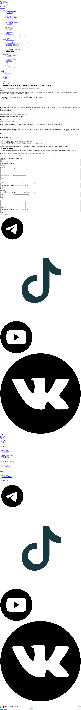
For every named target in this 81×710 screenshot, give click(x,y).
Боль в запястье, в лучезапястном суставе (12, 64)
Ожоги (7, 25)
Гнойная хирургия (9, 29)
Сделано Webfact (3, 707)
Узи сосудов (4, 458)
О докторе (5, 76)
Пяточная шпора (8, 60)
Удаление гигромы (5, 452)
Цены (3, 70)
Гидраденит (8, 33)
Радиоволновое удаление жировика (11, 16)
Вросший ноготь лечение (6, 460)
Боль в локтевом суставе (10, 61)
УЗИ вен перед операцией (10, 51)
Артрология (6, 54)
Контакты (3, 79)
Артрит (7, 65)
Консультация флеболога (10, 40)
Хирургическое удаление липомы (11, 17)
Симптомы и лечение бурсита (7, 477)
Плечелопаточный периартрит (11, 59)
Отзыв (13, 175)
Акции (3, 71)
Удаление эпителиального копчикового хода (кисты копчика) (16, 35)
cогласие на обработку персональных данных (21, 163)
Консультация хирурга (9, 28)
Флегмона (7, 31)
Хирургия (5, 10)
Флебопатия (8, 47)
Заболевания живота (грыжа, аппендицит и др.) (13, 22)
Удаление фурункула (9, 37)
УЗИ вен (7, 53)
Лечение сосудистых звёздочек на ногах (12, 43)
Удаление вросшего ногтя (10, 12)
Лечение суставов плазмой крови (11, 55)
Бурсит (7, 62)
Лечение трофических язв (10, 46)
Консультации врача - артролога (11, 67)
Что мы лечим (4, 9)
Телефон (2, 160)
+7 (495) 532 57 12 (5, 480)
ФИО (2, 159)
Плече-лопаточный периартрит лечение (8, 461)
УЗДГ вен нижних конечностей (11, 50)
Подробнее (31, 708)
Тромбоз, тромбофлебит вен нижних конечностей (14, 45)
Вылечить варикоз (5, 465)
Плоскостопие (8, 66)
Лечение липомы (5, 449)
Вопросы (5, 78)
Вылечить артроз (5, 474)
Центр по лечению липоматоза (11, 11)
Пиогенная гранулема (9, 32)
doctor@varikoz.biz (5, 482)
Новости (5, 74)
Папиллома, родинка (9, 23)
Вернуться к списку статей (4, 156)
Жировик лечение (5, 459)
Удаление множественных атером (7, 453)
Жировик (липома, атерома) (10, 15)
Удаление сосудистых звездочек (7, 469)
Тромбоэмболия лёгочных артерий (11, 48)
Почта (2, 161)
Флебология (6, 39)
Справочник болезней (7, 73)
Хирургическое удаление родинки (7, 454)
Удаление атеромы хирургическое (11, 21)
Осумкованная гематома (10, 27)
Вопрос (24, 207)
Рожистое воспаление (9, 34)
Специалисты (6, 77)
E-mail (25, 183)
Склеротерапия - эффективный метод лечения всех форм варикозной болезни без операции (20, 42)
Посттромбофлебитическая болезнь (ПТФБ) (13, 49)
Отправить (3, 178)
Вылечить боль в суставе (6, 475)
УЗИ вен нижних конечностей (11, 52)
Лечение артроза (8, 56)
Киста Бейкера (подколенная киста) (11, 63)
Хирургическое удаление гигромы (11, 36)
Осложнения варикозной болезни (11, 44)
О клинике (4, 75)
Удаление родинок (9, 24)
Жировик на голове (9, 20)
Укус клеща (8, 26)
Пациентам (4, 72)
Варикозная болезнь (9, 41)
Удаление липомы (9, 13)
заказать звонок (2, 8)
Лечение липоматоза (9, 18)
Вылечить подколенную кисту (7, 476)
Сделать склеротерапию (6, 466)
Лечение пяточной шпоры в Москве (12, 69)
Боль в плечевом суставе (10, 58)
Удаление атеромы (9, 14)
